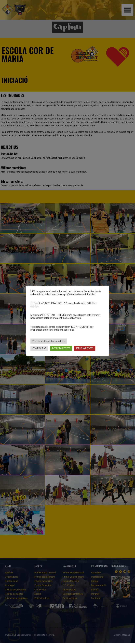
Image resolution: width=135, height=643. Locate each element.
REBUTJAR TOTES (84, 348)
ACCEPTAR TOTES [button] (61, 348)
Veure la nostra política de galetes (48, 341)
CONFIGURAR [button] (39, 348)
